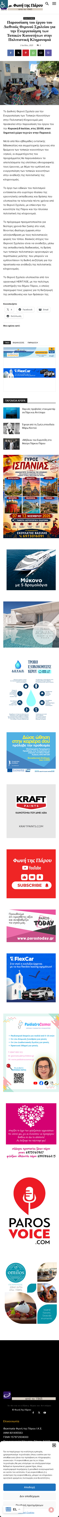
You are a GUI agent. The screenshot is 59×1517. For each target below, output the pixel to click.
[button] (54, 1445)
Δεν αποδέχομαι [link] (29, 1496)
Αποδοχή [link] (29, 1487)
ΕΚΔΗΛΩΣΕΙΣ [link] (18, 342)
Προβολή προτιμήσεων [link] (29, 1505)
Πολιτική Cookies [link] (26, 1512)
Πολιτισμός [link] (29, 18)
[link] (4, 4)
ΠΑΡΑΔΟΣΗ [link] (33, 342)
